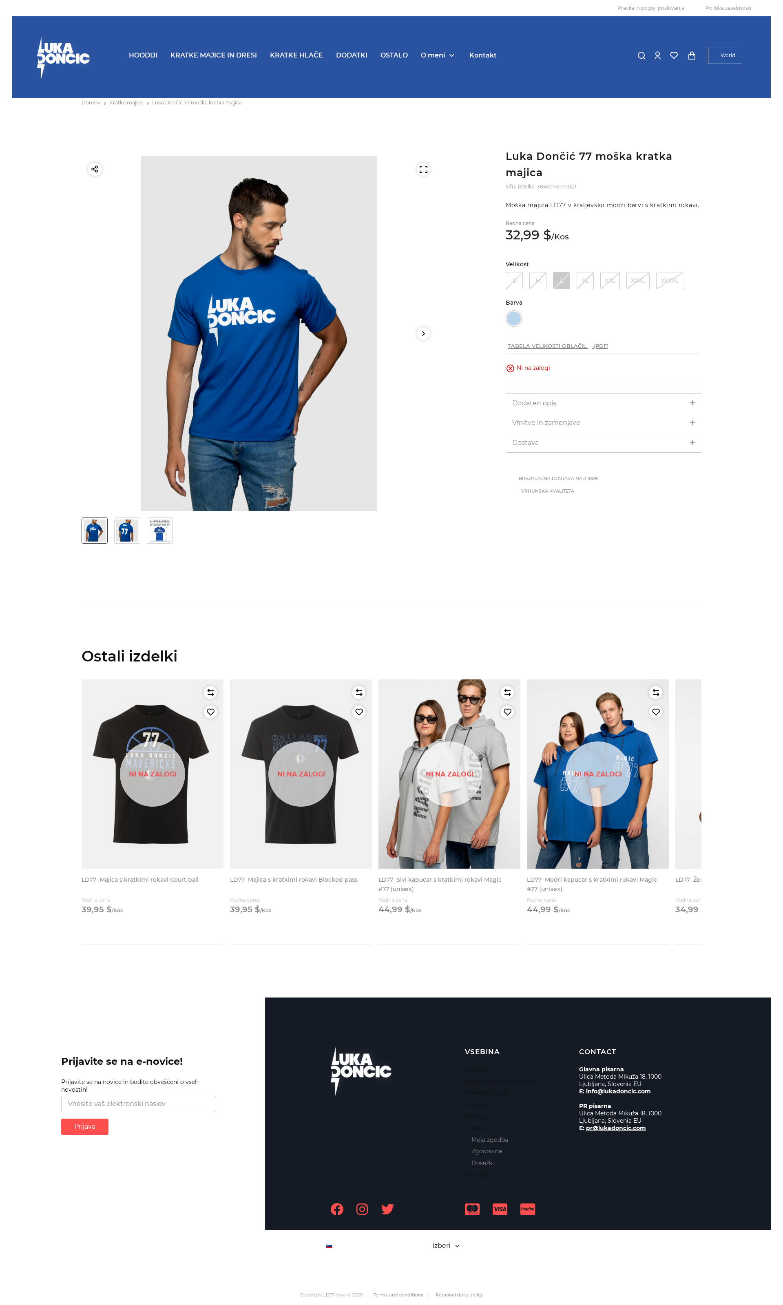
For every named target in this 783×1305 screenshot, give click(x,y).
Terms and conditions (398, 1295)
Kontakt (483, 55)
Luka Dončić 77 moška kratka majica (197, 103)
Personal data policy (459, 1295)
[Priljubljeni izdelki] (673, 55)
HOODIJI (143, 55)
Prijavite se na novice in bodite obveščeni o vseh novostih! (130, 1086)
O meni (433, 55)
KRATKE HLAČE (296, 55)
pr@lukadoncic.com (616, 1128)
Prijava (84, 1126)
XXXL (638, 280)
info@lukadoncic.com (618, 1091)
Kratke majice (126, 103)
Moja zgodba (489, 1140)
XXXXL (670, 280)
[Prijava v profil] (657, 55)
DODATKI (351, 55)
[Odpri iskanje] (641, 55)
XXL (610, 280)
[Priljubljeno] (210, 712)
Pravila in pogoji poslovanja (650, 8)
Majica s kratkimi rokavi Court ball (140, 879)
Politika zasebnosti (728, 8)
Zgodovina (486, 1151)
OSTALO (394, 55)
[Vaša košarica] (691, 55)
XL (585, 280)
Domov (91, 103)
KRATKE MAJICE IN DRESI (213, 55)
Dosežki (482, 1163)
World (728, 55)
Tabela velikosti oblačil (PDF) (558, 346)
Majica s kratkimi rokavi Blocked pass (294, 879)
